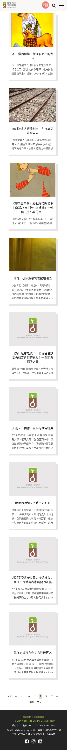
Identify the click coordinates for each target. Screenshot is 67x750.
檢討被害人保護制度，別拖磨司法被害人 (32, 131)
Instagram (33, 741)
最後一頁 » (35, 702)
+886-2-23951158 (52, 730)
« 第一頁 (12, 696)
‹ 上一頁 (25, 696)
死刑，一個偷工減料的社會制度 (32, 428)
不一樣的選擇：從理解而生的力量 (32, 56)
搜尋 (53, 5)
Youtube (40, 741)
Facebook (26, 741)
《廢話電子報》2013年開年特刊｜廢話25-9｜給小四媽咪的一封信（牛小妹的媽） (33, 207)
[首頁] (9, 5)
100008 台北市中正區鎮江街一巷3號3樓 (36, 733)
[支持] (45, 5)
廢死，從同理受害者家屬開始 (33, 278)
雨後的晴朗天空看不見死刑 (32, 503)
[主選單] (61, 5)
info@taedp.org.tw (24, 730)
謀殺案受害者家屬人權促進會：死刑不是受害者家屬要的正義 (32, 579)
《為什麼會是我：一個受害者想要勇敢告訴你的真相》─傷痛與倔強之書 (32, 357)
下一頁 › (55, 696)
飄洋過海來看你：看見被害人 (33, 652)
